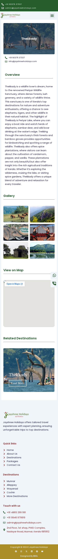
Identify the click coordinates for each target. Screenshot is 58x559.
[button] (52, 15)
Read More (40, 383)
